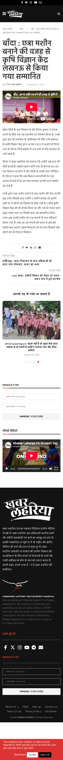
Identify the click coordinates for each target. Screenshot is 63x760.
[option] (31, 329)
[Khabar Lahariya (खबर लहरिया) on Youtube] (27, 647)
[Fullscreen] (56, 468)
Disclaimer (51, 711)
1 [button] (25, 362)
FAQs (25, 707)
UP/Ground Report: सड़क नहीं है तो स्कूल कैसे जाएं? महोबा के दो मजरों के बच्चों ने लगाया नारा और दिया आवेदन (31, 347)
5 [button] (35, 362)
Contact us (51, 707)
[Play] (7, 468)
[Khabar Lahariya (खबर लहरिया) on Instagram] (20, 647)
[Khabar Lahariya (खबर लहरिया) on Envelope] (41, 647)
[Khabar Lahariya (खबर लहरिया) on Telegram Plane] (33, 647)
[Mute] (50, 468)
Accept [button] (32, 755)
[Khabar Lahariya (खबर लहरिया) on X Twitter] (12, 647)
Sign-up (36, 707)
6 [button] (38, 362)
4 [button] (33, 362)
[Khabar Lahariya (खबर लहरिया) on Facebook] (5, 647)
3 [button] (30, 362)
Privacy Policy (33, 711)
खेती (21, 29)
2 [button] (27, 362)
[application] (31, 455)
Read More (20, 754)
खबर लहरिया (8, 29)
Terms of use (14, 711)
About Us (11, 707)
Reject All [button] (45, 755)
